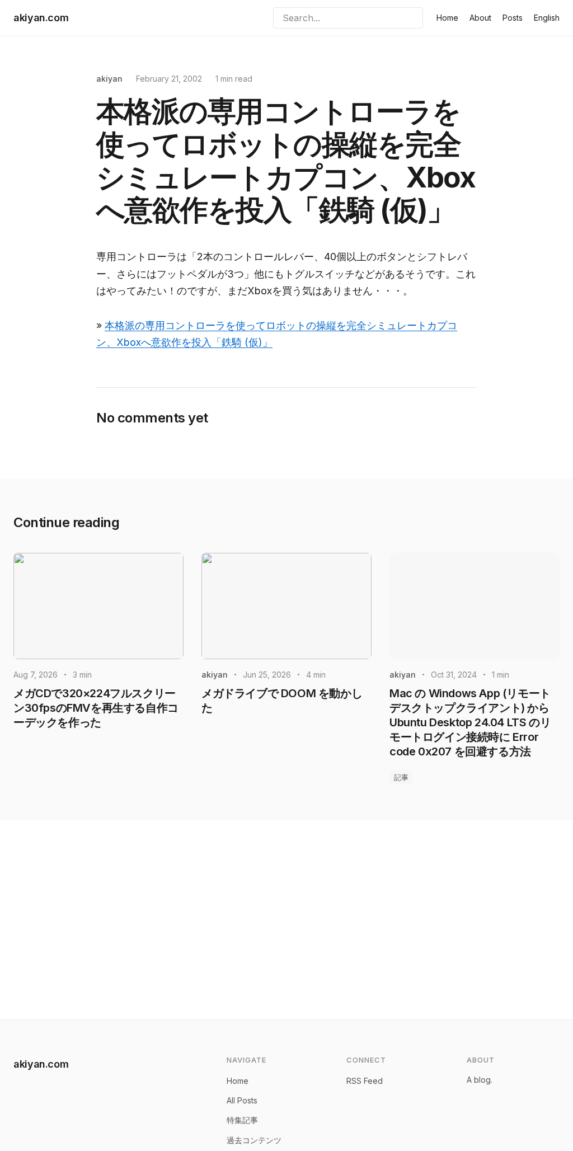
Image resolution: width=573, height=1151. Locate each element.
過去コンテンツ (254, 1140)
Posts (512, 17)
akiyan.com (40, 18)
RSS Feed (364, 1081)
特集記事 (242, 1120)
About (480, 17)
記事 (401, 777)
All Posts (242, 1100)
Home (447, 17)
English (547, 17)
